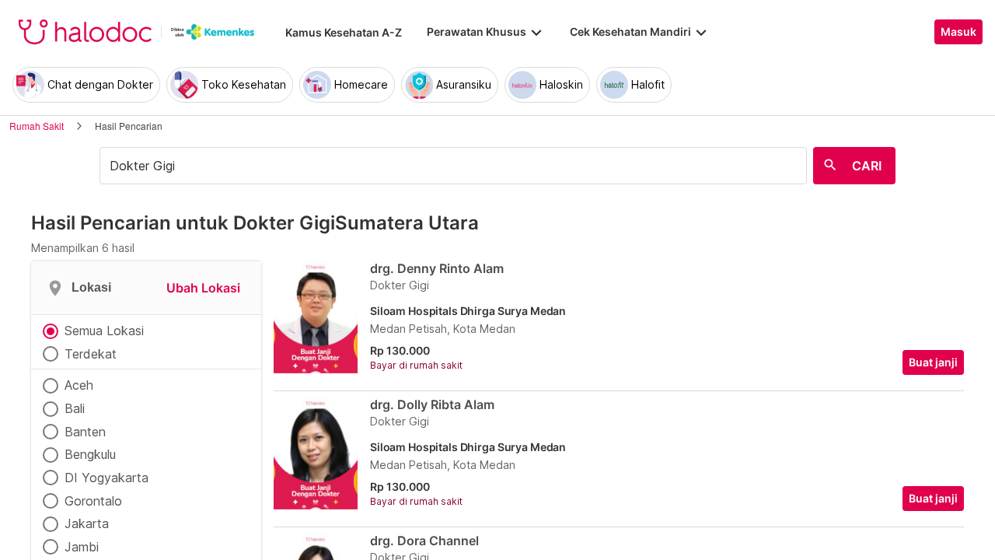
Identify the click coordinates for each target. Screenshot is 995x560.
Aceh (79, 385)
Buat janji (933, 362)
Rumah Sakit (36, 125)
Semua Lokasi (104, 331)
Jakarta (87, 523)
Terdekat (91, 354)
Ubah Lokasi (203, 288)
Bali (75, 408)
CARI (867, 166)
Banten (85, 432)
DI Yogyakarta (106, 478)
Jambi (82, 547)
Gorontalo (93, 501)
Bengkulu (90, 454)
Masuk (958, 32)
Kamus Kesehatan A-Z (343, 32)
